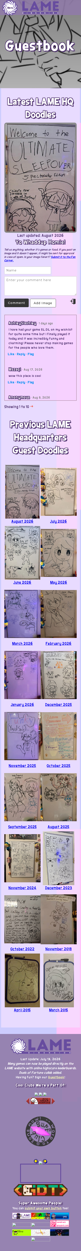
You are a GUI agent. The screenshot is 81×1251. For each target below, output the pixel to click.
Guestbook (56, 1077)
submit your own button (43, 1208)
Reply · (22, 353)
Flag (31, 353)
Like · (12, 353)
